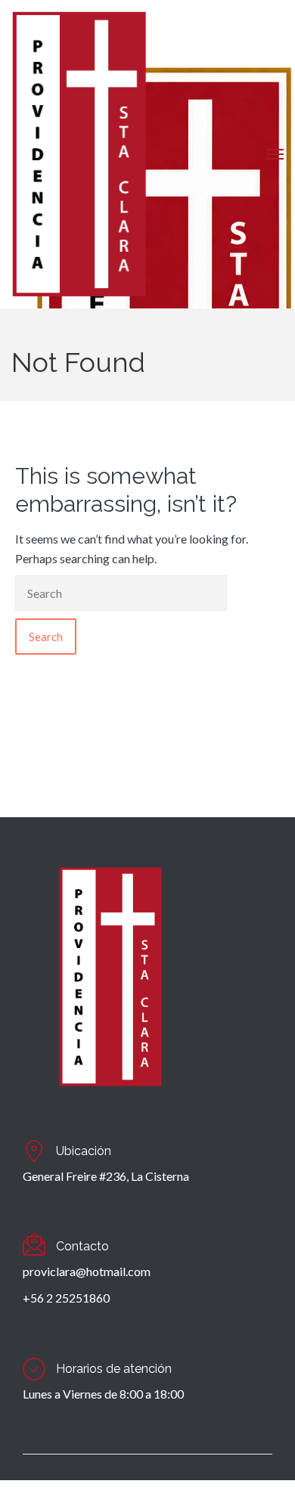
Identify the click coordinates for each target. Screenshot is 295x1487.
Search (46, 636)
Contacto (82, 1246)
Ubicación (83, 1151)
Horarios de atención (114, 1369)
